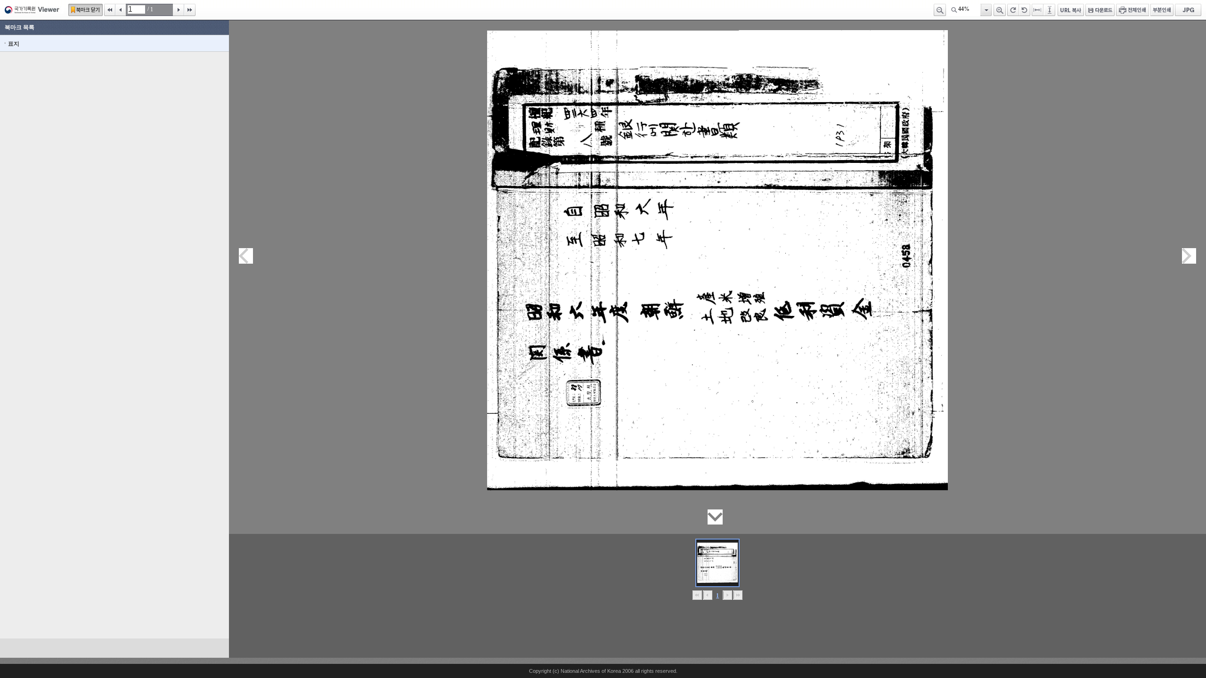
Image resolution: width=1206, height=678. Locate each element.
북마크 (85, 10)
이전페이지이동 (246, 256)
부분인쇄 (1161, 10)
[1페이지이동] (717, 563)
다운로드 (1100, 10)
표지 (13, 43)
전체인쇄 (1132, 10)
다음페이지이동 (1189, 256)
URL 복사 (1071, 10)
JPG (1188, 10)
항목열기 (985, 10)
